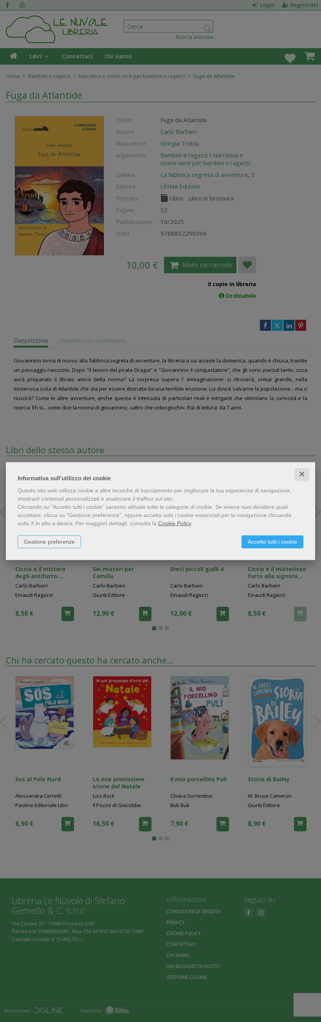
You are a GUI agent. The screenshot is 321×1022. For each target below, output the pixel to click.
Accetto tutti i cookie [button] (272, 542)
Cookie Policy (174, 523)
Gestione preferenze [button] (49, 542)
